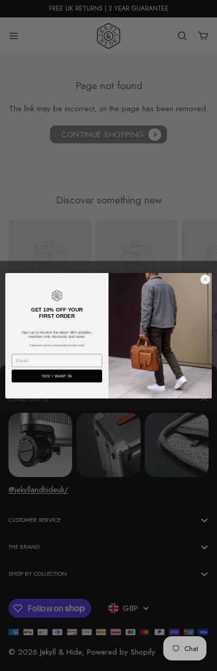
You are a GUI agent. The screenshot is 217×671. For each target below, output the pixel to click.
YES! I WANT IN (57, 376)
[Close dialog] (205, 279)
